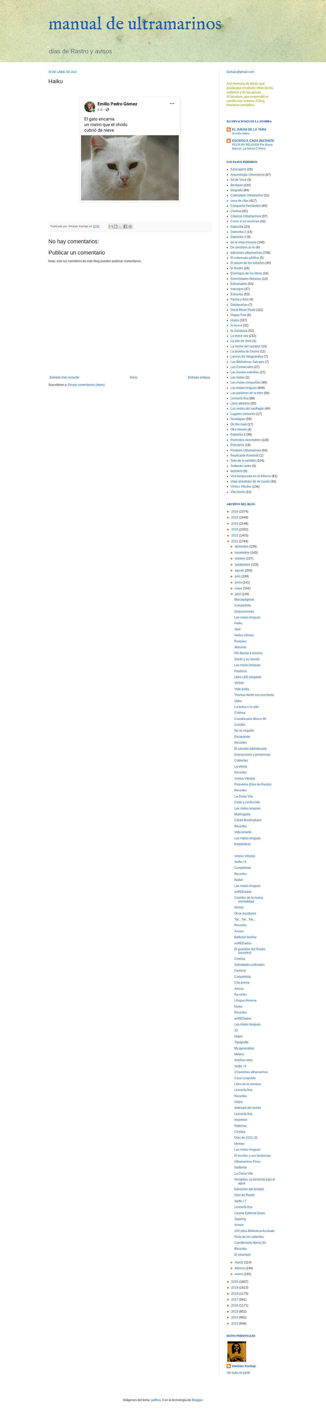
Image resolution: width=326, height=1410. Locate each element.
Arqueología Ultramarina (247, 174)
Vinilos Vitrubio (240, 486)
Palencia (240, 1126)
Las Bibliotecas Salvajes (247, 362)
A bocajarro (238, 169)
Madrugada (242, 814)
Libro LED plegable (247, 677)
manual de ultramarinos (135, 24)
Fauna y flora (239, 299)
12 (236, 1030)
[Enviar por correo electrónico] (110, 226)
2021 (235, 541)
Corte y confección (247, 802)
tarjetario (236, 471)
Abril (237, 629)
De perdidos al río (242, 247)
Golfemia (240, 1167)
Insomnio (240, 1120)
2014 (235, 1317)
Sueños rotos (243, 1060)
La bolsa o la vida (246, 707)
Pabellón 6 (238, 434)
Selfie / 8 (240, 1066)
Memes (239, 1144)
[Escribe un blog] (115, 226)
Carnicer (240, 970)
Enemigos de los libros (246, 273)
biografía (236, 190)
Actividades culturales (249, 965)
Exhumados (238, 284)
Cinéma (235, 211)
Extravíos (236, 294)
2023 (235, 529)
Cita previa (241, 982)
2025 (235, 517)
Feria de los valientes (249, 1237)
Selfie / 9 (240, 862)
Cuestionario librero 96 (250, 719)
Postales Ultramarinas (245, 450)
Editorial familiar (245, 937)
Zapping (240, 1219)
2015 (235, 1311)
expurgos (236, 289)
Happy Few (238, 315)
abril (238, 594)
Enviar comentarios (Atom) (86, 385)
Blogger (197, 1400)
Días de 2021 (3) (245, 1137)
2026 (235, 511)
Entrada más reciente (64, 377)
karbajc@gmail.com (240, 72)
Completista (242, 605)
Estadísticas (242, 844)
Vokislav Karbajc (244, 1366)
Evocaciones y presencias (252, 754)
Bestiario (236, 185)
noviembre (242, 552)
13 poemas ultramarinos (251, 1072)
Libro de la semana (247, 1084)
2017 (235, 1299)
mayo (239, 588)
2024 (235, 523)
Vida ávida (241, 689)
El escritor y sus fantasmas (252, 1156)
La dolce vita (239, 336)
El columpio (242, 1254)
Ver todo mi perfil (238, 1373)
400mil (239, 683)
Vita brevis (237, 492)
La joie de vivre (241, 341)
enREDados (242, 892)
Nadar (238, 880)
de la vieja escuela (243, 242)
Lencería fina (239, 398)
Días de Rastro (244, 1195)
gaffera (156, 1400)
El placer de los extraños (247, 263)
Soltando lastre (240, 466)
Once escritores (245, 913)
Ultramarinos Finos (247, 1161)
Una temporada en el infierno (250, 476)
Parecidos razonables (245, 440)
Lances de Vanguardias (246, 356)
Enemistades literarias (245, 279)
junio (238, 582)
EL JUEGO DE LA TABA (249, 129)
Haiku (238, 623)
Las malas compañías (245, 382)
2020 (235, 1282)
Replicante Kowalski (244, 455)
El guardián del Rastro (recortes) (249, 951)
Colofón (239, 725)
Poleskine (237, 445)
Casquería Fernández (245, 206)
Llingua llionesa (245, 1000)
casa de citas (239, 200)
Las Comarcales (241, 367)
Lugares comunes (242, 414)
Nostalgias (237, 419)
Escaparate (242, 737)
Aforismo (240, 647)
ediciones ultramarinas (246, 253)
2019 (235, 1287)
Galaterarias (239, 305)
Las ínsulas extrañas (244, 372)
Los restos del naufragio (247, 408)
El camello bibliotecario (250, 749)
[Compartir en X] (120, 226)
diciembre (242, 546)
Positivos (240, 671)
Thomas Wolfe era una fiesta (254, 695)
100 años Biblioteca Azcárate (254, 1231)
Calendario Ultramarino (246, 195)
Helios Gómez (244, 635)
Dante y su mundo (247, 659)
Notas (238, 1006)
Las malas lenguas (243, 388)
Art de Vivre (238, 180)
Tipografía (241, 1042)
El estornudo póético (244, 258)
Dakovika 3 (238, 237)
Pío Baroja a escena (248, 653)
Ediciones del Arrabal (249, 1189)
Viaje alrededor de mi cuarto (250, 481)
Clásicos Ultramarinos (245, 216)
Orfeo (238, 701)
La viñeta (240, 766)
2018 (235, 1293)
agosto (240, 570)
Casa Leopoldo (245, 1078)
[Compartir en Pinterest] (130, 226)
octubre (240, 558)
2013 (235, 1323)
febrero (240, 1268)
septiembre (243, 564)
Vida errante (242, 832)
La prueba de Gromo (244, 351)
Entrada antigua (199, 377)
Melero (239, 1054)
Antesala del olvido (247, 1108)
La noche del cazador (245, 346)
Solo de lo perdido (243, 460)
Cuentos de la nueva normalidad (248, 899)
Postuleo (240, 641)
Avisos (238, 907)
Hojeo (234, 320)
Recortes (240, 742)
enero (239, 1274)
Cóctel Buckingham (247, 820)
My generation (244, 1048)
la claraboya (239, 331)
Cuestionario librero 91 (250, 1242)
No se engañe (244, 730)
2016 (235, 1305)
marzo (239, 1262)
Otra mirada (238, 429)
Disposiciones (244, 611)
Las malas (237, 377)
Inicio (133, 377)
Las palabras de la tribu (246, 393)
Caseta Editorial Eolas (249, 1213)
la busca (236, 325)
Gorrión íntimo (241, 133)
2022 (235, 535)
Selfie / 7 (240, 1201)
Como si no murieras (244, 221)
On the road (238, 424)
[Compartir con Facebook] (125, 226)
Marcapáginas (244, 599)
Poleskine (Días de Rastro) (252, 784)
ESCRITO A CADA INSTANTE (253, 141)
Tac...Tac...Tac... (245, 919)
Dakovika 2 (238, 232)
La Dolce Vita (243, 796)
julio (238, 576)
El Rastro (236, 268)
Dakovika (236, 226)
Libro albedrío (240, 403)
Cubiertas (241, 760)
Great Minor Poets (242, 310)
